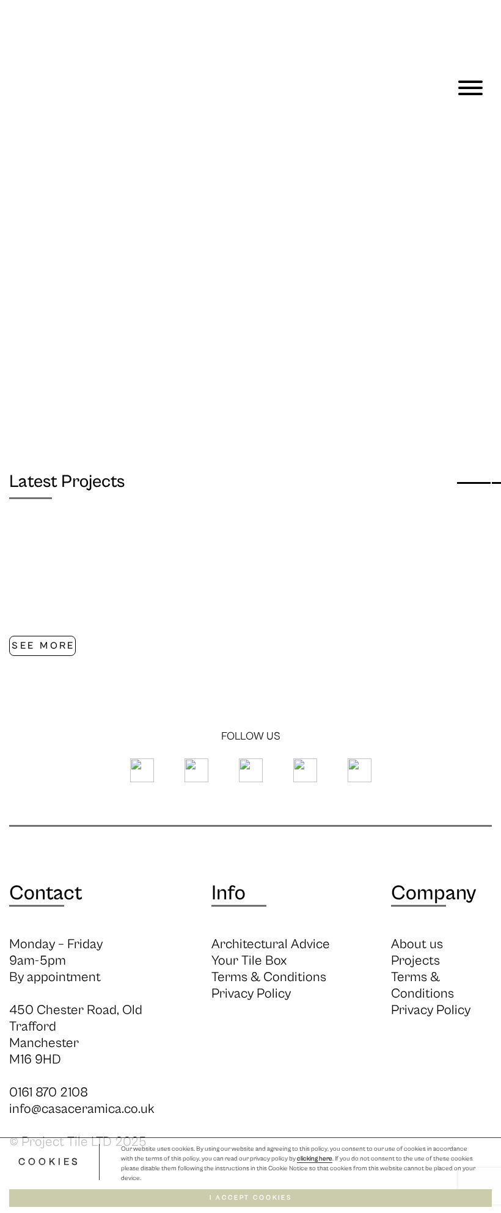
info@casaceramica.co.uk (82, 1109)
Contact (45, 893)
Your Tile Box (249, 960)
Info (228, 893)
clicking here (314, 1158)
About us (417, 944)
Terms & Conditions (268, 977)
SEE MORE (43, 645)
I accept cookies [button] (251, 1197)
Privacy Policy (251, 993)
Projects (415, 960)
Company (433, 893)
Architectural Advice (270, 944)
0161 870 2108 (48, 1092)
